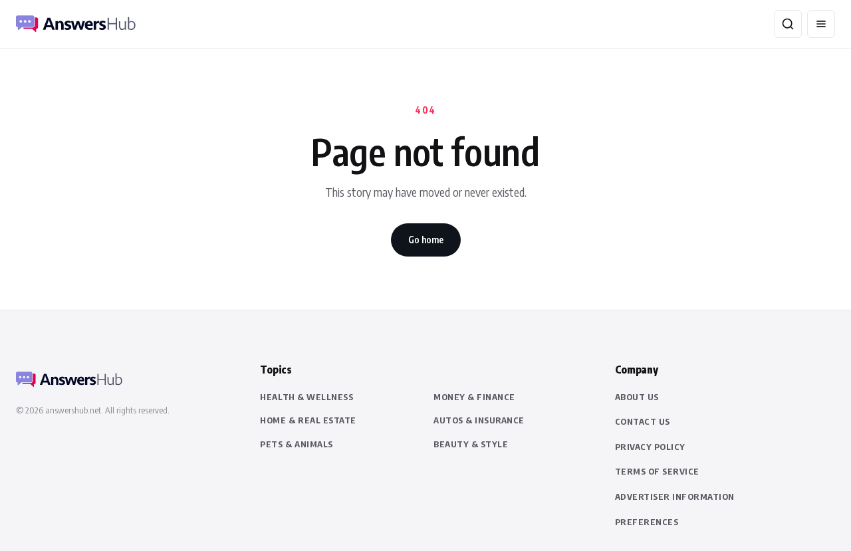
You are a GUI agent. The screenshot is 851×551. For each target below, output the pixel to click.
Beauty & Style (470, 444)
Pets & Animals (296, 444)
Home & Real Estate (308, 420)
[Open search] (788, 24)
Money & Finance (474, 396)
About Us (637, 396)
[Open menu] (821, 24)
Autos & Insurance (479, 420)
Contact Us (642, 421)
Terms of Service (657, 471)
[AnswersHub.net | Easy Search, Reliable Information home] (76, 24)
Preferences (647, 521)
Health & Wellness (306, 396)
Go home (425, 239)
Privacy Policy (650, 446)
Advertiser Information (675, 496)
